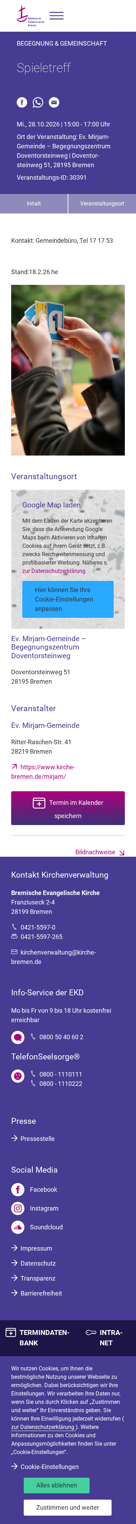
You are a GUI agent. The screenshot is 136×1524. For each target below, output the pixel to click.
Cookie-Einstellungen (50, 1466)
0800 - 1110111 (60, 1074)
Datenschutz (38, 1263)
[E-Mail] (54, 102)
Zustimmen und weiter (67, 1507)
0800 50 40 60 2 (61, 1037)
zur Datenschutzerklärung (53, 571)
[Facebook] (22, 102)
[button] (56, 16)
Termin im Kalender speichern (76, 809)
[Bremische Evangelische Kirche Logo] (30, 15)
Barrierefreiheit (41, 1293)
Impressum (36, 1248)
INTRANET (111, 1337)
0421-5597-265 (41, 936)
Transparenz (38, 1278)
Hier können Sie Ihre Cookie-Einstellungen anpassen (64, 599)
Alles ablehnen (56, 1485)
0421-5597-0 (38, 927)
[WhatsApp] (38, 102)
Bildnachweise (95, 852)
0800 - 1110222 (60, 1083)
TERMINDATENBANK (45, 1337)
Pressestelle (38, 1138)
